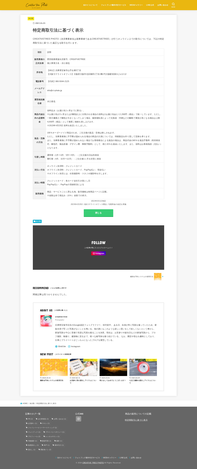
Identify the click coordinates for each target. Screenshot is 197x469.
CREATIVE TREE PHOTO (93, 463)
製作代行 (59, 445)
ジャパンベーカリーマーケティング (42, 428)
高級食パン (45, 450)
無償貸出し (33, 445)
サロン (46, 423)
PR (30, 419)
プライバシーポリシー (54, 432)
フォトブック (34, 432)
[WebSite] (60, 346)
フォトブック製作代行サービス (113, 5)
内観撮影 (32, 441)
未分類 (30, 18)
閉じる (98, 213)
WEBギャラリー (136, 5)
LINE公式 (150, 5)
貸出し (32, 450)
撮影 (59, 441)
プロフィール (34, 436)
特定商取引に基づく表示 (136, 420)
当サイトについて (90, 5)
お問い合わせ (162, 5)
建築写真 (46, 441)
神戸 (47, 445)
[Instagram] (98, 253)
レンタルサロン (52, 436)
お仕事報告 (43, 419)
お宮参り (32, 423)
